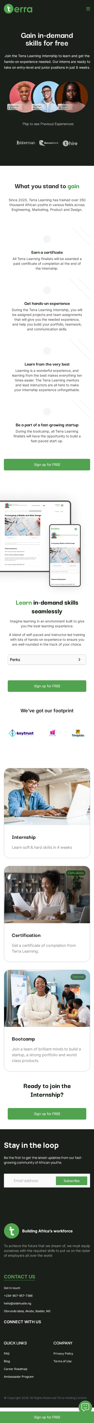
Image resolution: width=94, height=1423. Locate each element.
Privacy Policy (63, 1353)
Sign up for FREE (47, 1417)
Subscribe (72, 1181)
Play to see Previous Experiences (48, 123)
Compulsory (76, 873)
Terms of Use (63, 1361)
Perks (15, 659)
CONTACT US (19, 1277)
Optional (78, 977)
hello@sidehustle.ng (17, 1303)
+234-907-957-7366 (18, 1295)
